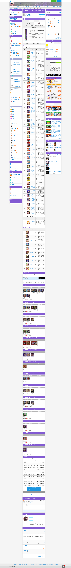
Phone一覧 (12, 182)
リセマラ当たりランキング (15, 43)
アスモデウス (14, 133)
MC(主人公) (13, 159)
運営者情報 (56, 564)
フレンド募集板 (14, 33)
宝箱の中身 (31, 252)
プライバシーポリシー (50, 564)
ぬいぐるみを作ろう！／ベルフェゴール (33, 61)
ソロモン (13, 150)
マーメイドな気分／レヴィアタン (33, 99)
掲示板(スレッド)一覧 (41, 556)
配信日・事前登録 (12, 197)
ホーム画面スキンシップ (14, 50)
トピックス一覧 (58, 138)
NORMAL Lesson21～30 (16, 64)
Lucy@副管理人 (28, 14)
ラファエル (13, 157)
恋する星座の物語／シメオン (33, 141)
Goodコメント (57, 42)
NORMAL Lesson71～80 (16, 73)
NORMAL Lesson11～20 (17, 62)
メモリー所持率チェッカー (15, 99)
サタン (13, 130)
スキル (25, 494)
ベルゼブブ (13, 135)
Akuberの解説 (13, 177)
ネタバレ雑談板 (14, 31)
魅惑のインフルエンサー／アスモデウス (33, 208)
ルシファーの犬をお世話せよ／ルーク (33, 103)
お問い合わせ (32, 564)
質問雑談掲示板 (59, 6)
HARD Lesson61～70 (17, 88)
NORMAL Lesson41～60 (16, 69)
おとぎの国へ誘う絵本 (53, 33)
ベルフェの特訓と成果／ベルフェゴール (33, 95)
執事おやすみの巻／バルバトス (33, 124)
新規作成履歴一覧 (58, 38)
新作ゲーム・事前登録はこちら (53, 110)
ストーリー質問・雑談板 (15, 26)
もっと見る (43, 554)
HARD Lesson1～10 (17, 77)
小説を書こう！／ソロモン (33, 128)
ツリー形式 (32, 501)
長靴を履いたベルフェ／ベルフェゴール (33, 187)
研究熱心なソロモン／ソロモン (33, 162)
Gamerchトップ (15, 564)
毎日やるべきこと (13, 92)
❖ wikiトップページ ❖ (13, 12)
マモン (13, 125)
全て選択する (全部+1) (28, 287)
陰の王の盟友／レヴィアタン (33, 191)
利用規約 (44, 564)
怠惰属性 (13, 118)
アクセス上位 (50, 42)
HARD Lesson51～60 (17, 86)
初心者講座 (17, 6)
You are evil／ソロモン (33, 53)
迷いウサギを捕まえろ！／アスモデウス (33, 183)
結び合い (31, 264)
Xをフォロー (16, 201)
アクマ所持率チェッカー (15, 97)
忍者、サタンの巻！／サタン (33, 137)
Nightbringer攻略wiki (14, 14)
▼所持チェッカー (42, 16)
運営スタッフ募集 (26, 564)
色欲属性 (13, 114)
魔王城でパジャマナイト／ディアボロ (33, 213)
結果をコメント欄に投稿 (35, 489)
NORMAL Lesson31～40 (16, 66)
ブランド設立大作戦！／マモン (33, 91)
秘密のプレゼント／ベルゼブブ (33, 222)
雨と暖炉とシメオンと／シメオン (33, 195)
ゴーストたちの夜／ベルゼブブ (33, 74)
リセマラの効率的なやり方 (16, 45)
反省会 (33, 6)
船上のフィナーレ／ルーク (33, 175)
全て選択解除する (39, 287)
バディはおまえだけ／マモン (33, 82)
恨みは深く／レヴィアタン (33, 145)
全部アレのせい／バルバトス (33, 120)
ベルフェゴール (14, 138)
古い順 (30, 502)
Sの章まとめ (13, 101)
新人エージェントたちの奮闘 (32, 256)
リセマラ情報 (53, 6)
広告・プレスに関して (39, 564)
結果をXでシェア (34, 487)
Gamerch (11, 1)
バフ (31, 494)
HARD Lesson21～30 (17, 81)
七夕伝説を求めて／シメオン (33, 116)
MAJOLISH (12, 184)
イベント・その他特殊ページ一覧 (16, 170)
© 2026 (11, 566)
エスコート (31, 240)
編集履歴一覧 (59, 37)
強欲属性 (13, 109)
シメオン (51, 18)
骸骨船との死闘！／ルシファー (33, 204)
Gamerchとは (21, 564)
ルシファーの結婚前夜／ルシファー (33, 107)
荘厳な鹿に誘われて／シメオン (33, 179)
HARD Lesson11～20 (17, 79)
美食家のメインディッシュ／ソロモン (33, 170)
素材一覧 (48, 6)
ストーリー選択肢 (43, 6)
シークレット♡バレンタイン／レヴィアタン (33, 78)
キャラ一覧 (22, 6)
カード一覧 (27, 6)
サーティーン (14, 152)
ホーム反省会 (38, 6)
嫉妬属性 (13, 111)
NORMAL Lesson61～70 (16, 71)
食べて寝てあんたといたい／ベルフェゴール (33, 200)
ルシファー (13, 123)
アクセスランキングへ (57, 56)
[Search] (60, 12)
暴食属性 (13, 116)
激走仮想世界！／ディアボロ (33, 158)
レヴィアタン (14, 128)
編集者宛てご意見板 (13, 195)
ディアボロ (13, 140)
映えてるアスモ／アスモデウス (33, 153)
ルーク (13, 145)
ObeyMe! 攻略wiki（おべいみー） (22, 3)
